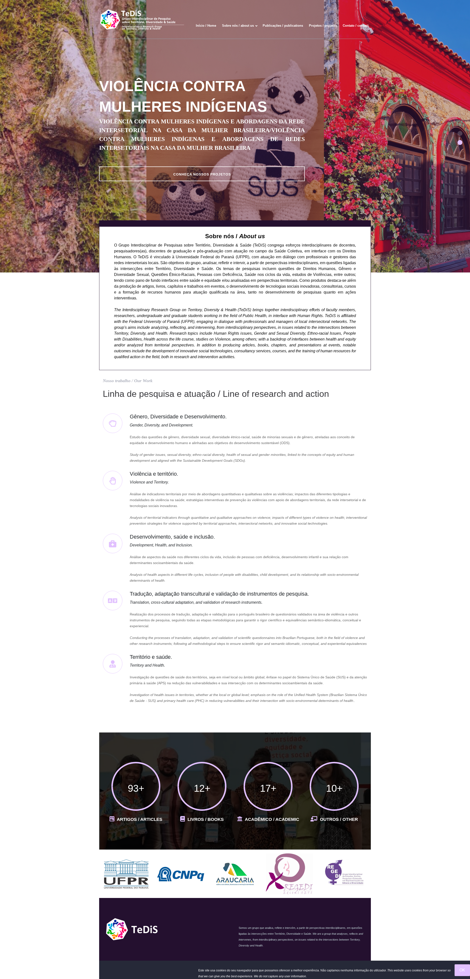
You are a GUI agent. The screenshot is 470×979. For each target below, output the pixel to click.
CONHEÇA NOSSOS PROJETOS (202, 174)
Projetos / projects (323, 25)
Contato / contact (355, 25)
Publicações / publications (283, 25)
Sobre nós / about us (238, 25)
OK (462, 970)
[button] (460, 133)
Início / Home (206, 25)
